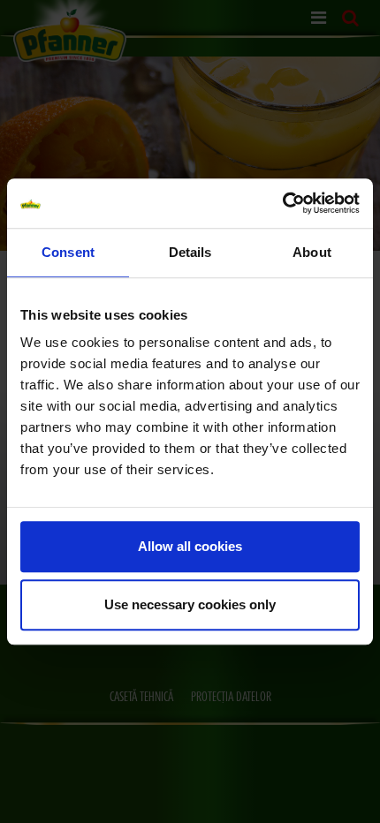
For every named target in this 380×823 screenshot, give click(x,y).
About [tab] (312, 252)
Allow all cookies (190, 546)
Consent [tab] (68, 252)
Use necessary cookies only (190, 604)
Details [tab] (190, 252)
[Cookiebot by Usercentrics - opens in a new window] (282, 203)
